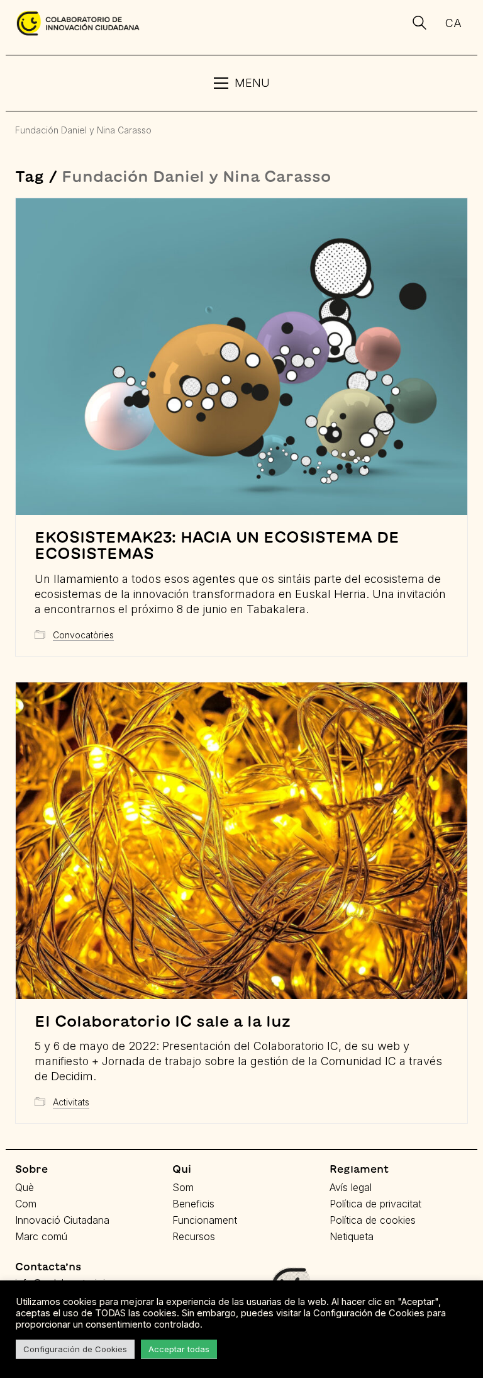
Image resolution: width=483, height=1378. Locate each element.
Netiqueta (352, 1236)
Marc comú (41, 1236)
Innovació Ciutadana (62, 1220)
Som (183, 1187)
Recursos (193, 1236)
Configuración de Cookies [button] (75, 1349)
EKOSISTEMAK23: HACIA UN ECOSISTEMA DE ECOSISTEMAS (217, 545)
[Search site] (419, 24)
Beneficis (193, 1203)
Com (25, 1203)
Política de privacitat (375, 1203)
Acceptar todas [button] (178, 1349)
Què (24, 1187)
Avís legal (351, 1187)
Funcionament (204, 1220)
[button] (242, 83)
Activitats (71, 1102)
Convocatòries (83, 635)
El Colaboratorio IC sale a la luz (163, 1021)
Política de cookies (373, 1220)
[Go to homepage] (78, 23)
